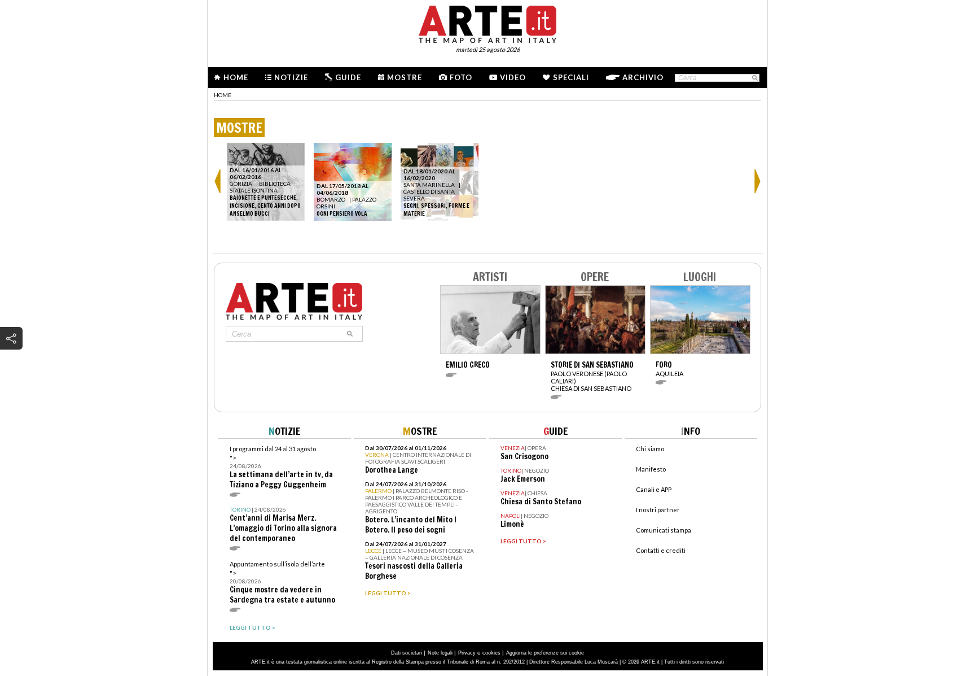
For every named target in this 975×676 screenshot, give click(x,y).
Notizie (291, 77)
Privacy (467, 653)
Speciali (571, 77)
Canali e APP (653, 489)
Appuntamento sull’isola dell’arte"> (282, 582)
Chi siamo (650, 448)
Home (235, 77)
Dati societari (406, 653)
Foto (461, 77)
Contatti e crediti (661, 550)
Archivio (643, 77)
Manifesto (651, 469)
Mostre (404, 77)
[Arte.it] (487, 22)
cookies (491, 653)
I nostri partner (658, 509)
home (222, 94)
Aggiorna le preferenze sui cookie (545, 653)
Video (513, 77)
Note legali (440, 653)
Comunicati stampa (663, 530)
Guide (348, 77)
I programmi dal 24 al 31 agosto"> (281, 467)
